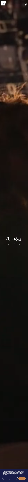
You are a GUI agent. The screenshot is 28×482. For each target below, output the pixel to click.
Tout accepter (21, 478)
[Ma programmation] (22, 4)
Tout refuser (14, 478)
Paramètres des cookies (7, 478)
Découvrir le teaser (15, 243)
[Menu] (25, 4)
